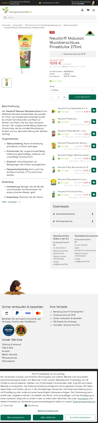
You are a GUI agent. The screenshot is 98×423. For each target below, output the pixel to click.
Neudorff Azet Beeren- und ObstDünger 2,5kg (71, 131)
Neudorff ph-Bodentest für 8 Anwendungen (72, 108)
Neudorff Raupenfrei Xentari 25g (72, 143)
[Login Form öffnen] (82, 10)
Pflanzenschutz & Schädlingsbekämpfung (43, 25)
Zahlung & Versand (11, 345)
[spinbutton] (58, 97)
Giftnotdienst (8, 361)
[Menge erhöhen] (64, 97)
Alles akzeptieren (15, 417)
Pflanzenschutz (9, 358)
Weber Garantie (9, 355)
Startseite (6, 25)
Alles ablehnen (48, 417)
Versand (65, 66)
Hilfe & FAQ (7, 348)
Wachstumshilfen (71, 25)
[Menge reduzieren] (52, 97)
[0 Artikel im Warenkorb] (88, 10)
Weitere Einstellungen (48, 411)
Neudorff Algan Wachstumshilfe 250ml (74, 155)
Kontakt (6, 351)
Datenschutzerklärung (84, 402)
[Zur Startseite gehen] (17, 10)
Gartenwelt (17, 25)
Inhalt (51, 86)
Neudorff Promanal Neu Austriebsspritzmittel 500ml (71, 192)
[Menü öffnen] (93, 10)
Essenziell (8, 406)
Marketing (33, 406)
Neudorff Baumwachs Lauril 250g (72, 179)
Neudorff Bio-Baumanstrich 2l (73, 167)
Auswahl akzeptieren (80, 417)
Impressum (83, 399)
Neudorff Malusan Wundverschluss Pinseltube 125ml (72, 119)
